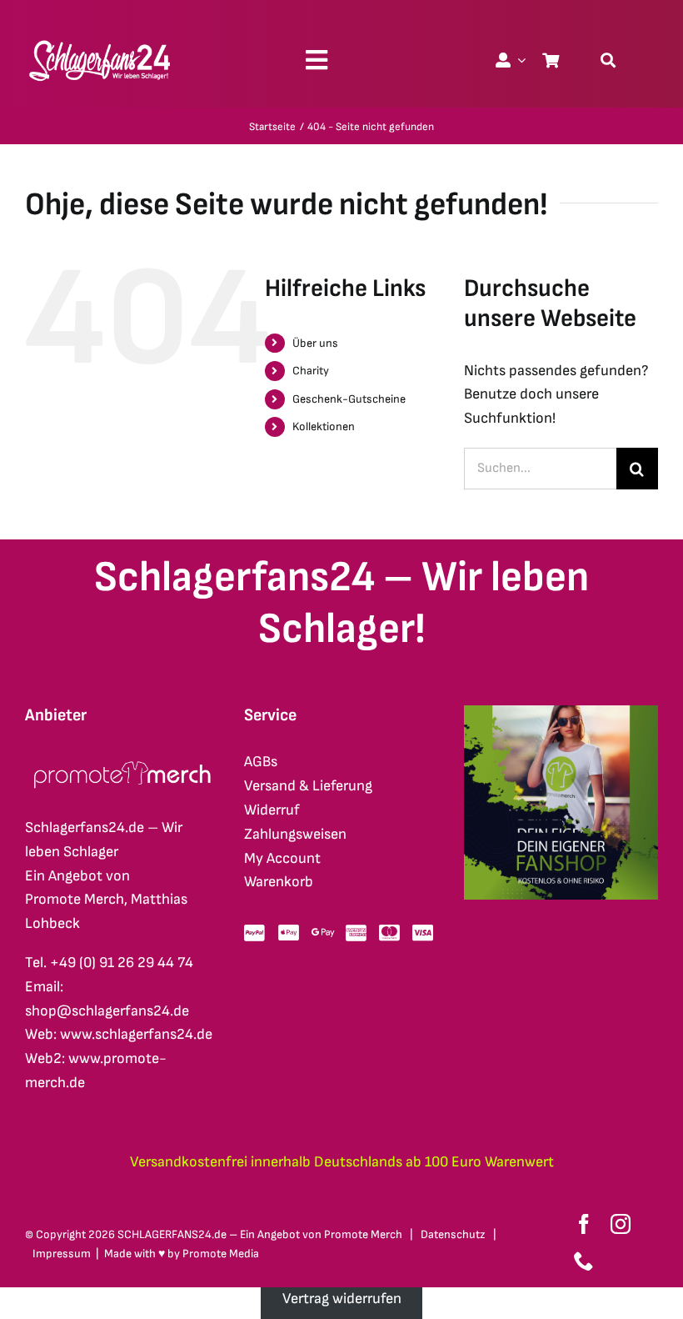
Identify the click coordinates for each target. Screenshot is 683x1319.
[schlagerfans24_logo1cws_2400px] (101, 38)
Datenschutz (453, 1234)
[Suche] (608, 60)
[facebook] (584, 1224)
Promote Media (220, 1253)
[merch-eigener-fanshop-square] (561, 712)
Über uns (315, 343)
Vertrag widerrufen (341, 1298)
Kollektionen (323, 426)
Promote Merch (363, 1234)
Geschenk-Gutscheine (349, 399)
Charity (310, 371)
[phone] (584, 1261)
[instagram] (621, 1224)
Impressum (61, 1253)
